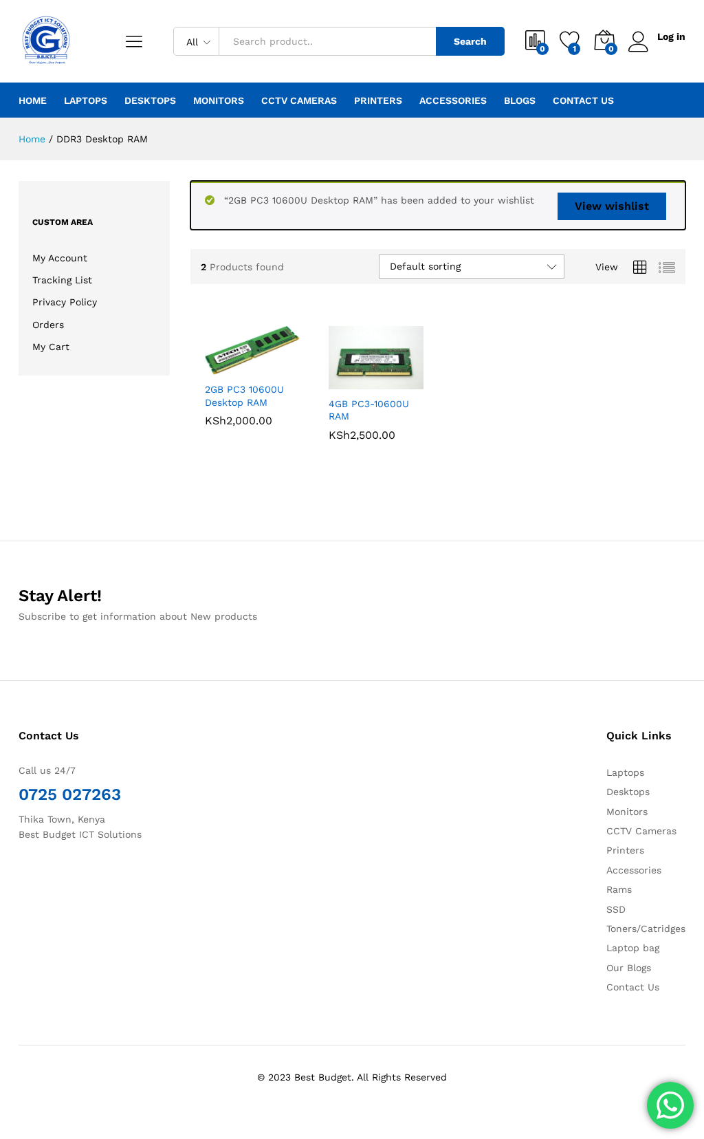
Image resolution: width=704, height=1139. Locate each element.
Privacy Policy (64, 301)
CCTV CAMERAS (299, 100)
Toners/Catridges (645, 928)
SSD (616, 909)
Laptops (625, 772)
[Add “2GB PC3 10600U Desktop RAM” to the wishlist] (282, 366)
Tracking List (62, 279)
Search (470, 41)
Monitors (627, 811)
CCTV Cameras (641, 830)
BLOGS (520, 100)
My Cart (50, 346)
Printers (625, 850)
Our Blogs (628, 967)
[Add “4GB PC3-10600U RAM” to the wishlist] (405, 381)
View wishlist (612, 206)
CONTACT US (583, 100)
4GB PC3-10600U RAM (369, 410)
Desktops (628, 791)
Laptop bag (632, 947)
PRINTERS (378, 100)
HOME (33, 100)
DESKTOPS (150, 100)
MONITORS (218, 100)
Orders (48, 324)
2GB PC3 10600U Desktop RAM (244, 395)
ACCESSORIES (453, 100)
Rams (619, 889)
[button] (218, 366)
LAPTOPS (85, 100)
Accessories (633, 870)
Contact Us (632, 986)
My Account (59, 257)
